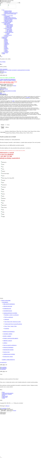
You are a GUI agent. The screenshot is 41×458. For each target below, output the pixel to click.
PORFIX (5, 44)
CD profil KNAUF (3, 362)
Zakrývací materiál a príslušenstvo (10, 345)
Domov (1, 70)
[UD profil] (3, 408)
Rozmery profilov (3, 84)
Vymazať (14, 85)
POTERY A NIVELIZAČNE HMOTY (10, 338)
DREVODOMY (7, 23)
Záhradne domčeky (9, 25)
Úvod (3, 9)
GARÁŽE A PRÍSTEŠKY (8, 32)
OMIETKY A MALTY (7, 340)
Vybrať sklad (3, 85)
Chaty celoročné (9, 31)
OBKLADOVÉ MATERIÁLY (9, 304)
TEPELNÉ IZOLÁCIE (8, 20)
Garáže (7, 34)
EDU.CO (7, 405)
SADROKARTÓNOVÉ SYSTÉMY (10, 18)
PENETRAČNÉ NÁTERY (8, 349)
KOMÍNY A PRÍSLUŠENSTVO (10, 17)
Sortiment (3, 14)
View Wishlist (2, 61)
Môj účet (3, 395)
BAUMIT (6, 47)
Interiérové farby (6, 352)
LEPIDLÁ (5, 342)
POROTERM (6, 43)
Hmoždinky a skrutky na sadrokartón (11, 314)
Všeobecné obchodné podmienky (7, 393)
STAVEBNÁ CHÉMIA (7, 333)
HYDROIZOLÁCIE (7, 308)
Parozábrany (6, 328)
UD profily (28, 97)
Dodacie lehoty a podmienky (7, 394)
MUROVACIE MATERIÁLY (9, 331)
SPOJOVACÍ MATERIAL (8, 347)
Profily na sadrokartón (8, 317)
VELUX (5, 49)
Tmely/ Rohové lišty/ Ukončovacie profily (12, 321)
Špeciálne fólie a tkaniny (8, 356)
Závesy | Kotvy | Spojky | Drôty (10, 326)
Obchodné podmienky (8, 10)
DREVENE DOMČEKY (8, 24)
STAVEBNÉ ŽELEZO (7, 310)
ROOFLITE (6, 48)
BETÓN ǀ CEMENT (7, 336)
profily (13, 100)
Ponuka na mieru (5, 52)
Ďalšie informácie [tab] (3, 93)
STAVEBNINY (7, 16)
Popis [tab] (1, 92)
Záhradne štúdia (9, 27)
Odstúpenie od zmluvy (8, 11)
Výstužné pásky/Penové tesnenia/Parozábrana (13, 323)
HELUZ (5, 45)
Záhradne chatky (9, 29)
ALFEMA (6, 50)
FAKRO (5, 39)
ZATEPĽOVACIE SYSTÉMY (9, 354)
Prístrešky (8, 33)
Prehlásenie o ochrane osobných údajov (11, 12)
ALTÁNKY (6, 36)
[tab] (20, 92)
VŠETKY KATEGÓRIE (8, 15)
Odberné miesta (4, 37)
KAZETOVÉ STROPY (8, 19)
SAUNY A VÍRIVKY (8, 35)
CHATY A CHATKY (8, 28)
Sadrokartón (6, 319)
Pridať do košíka (3, 412)
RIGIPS (5, 46)
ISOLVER (6, 41)
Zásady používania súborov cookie (10, 13)
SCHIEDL (6, 42)
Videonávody (4, 38)
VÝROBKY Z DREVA (8, 21)
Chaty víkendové (9, 30)
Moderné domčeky (9, 26)
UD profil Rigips (3, 369)
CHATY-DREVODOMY (6, 22)
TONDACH (6, 51)
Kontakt (3, 53)
